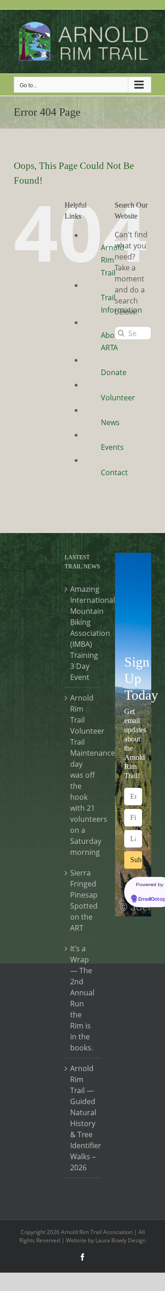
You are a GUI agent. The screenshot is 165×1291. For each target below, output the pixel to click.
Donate (113, 372)
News (110, 422)
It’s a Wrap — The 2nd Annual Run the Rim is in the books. (82, 998)
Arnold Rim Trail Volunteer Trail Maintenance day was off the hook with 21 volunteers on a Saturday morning (83, 775)
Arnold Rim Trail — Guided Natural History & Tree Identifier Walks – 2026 (83, 1118)
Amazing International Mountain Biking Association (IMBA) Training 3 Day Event (83, 633)
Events (112, 447)
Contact (114, 472)
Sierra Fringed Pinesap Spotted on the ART (83, 900)
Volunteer (118, 398)
